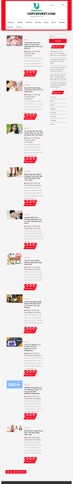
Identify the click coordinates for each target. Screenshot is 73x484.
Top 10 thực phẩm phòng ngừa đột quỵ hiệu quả (33, 262)
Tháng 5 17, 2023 (31, 437)
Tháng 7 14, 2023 (32, 226)
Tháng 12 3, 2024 (32, 183)
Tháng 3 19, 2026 (31, 138)
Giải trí (53, 22)
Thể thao (38, 22)
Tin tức (18, 27)
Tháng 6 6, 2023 (31, 353)
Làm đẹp (62, 22)
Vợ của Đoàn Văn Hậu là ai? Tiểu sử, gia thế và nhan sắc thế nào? (33, 133)
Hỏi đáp (19, 22)
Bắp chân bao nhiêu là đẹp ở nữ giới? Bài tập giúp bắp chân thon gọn (33, 177)
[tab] (64, 5)
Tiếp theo (22, 472)
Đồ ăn (46, 22)
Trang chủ (10, 22)
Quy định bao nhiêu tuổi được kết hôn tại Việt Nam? (33, 90)
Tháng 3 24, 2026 (32, 94)
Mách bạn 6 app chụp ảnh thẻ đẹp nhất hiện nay (33, 433)
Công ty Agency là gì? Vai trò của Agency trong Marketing (32, 347)
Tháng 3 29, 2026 (32, 51)
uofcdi (26, 185)
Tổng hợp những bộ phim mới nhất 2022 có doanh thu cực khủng (32, 304)
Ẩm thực (10, 27)
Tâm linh (28, 22)
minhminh (28, 53)
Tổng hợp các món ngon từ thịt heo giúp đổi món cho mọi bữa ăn (33, 45)
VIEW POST (30, 75)
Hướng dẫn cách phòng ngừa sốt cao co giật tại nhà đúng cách (33, 220)
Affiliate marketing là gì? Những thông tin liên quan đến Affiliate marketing (33, 390)
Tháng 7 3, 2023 (31, 310)
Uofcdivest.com (41, 13)
